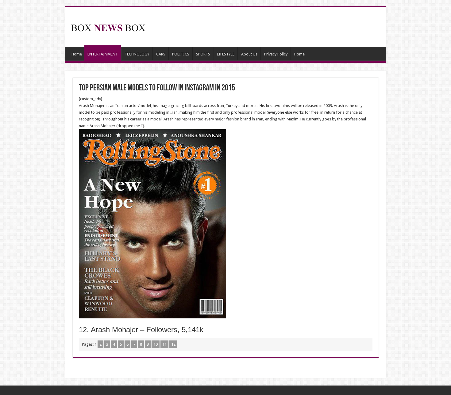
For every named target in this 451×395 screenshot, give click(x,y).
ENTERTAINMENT (102, 54)
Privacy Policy (275, 54)
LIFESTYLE (225, 54)
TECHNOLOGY (137, 54)
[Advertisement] (269, 27)
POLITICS (180, 54)
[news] (108, 26)
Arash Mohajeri (92, 105)
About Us (249, 54)
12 (173, 344)
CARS (160, 54)
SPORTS (203, 54)
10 (155, 344)
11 (164, 344)
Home (76, 54)
